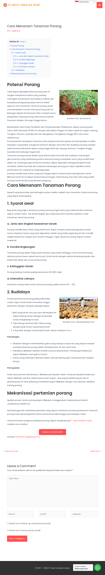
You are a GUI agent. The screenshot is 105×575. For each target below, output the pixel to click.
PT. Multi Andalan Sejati (81, 420)
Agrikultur (16, 30)
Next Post (96, 451)
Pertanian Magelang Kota (27, 436)
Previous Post (10, 451)
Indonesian (83, 2)
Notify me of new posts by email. (25, 530)
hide (22, 42)
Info (9, 30)
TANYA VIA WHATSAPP (52, 432)
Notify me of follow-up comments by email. (30, 523)
